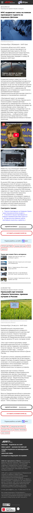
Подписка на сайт (16, 444)
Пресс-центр (5, 447)
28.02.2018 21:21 (5, 7)
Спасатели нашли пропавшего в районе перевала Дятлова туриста (14, 215)
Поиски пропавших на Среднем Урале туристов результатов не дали (16, 212)
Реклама (4, 444)
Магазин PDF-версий (19, 447)
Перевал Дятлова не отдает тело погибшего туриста (16, 257)
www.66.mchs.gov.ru (7, 41)
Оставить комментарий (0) (16, 233)
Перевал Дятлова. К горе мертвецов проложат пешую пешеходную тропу (18, 273)
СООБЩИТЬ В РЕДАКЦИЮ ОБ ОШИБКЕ (14, 455)
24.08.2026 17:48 (5, 288)
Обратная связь (7, 453)
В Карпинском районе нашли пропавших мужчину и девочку (13, 219)
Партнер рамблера (16, 504)
